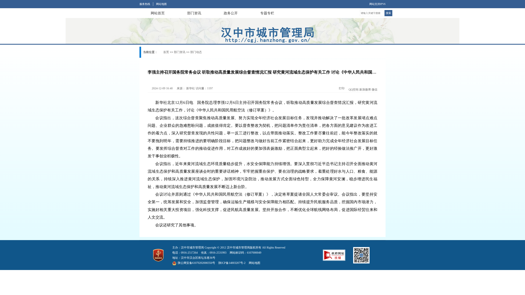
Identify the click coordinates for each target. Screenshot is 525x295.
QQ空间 (353, 89)
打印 (341, 88)
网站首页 (158, 13)
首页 (166, 52)
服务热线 (144, 4)
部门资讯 (194, 13)
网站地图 (161, 4)
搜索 (388, 13)
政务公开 (231, 13)
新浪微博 (365, 89)
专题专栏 (267, 13)
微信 (374, 89)
